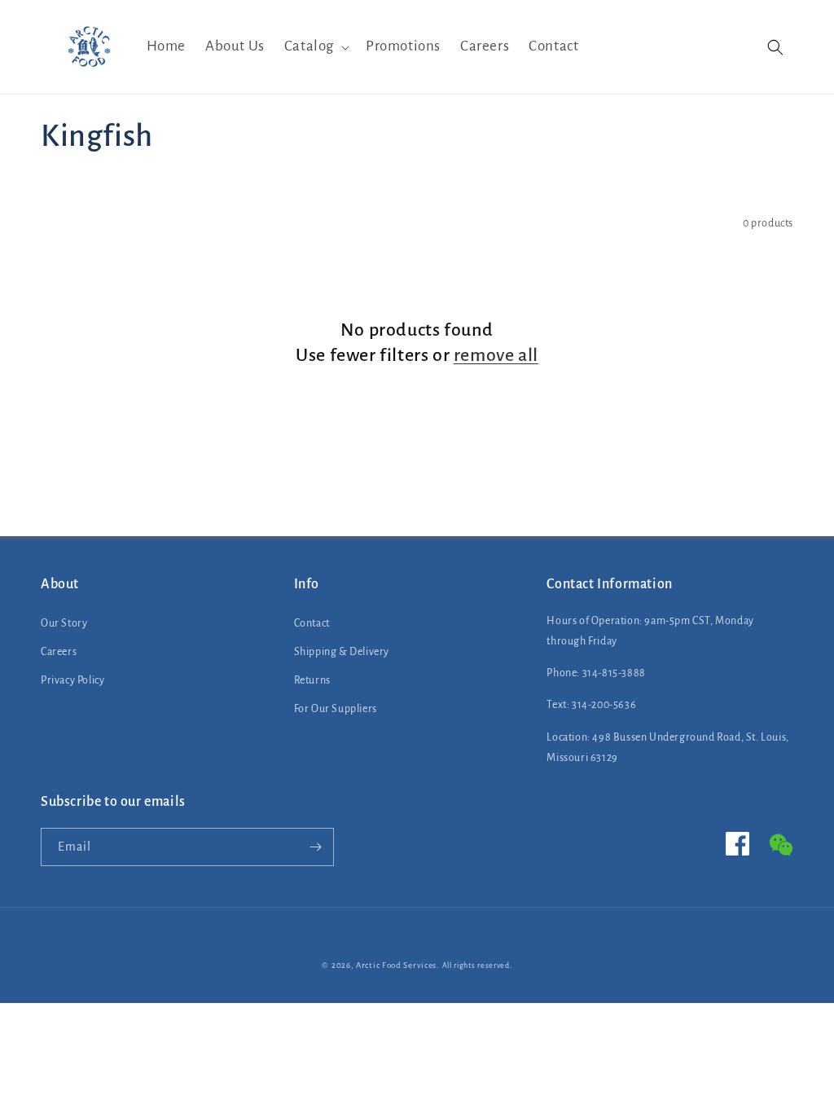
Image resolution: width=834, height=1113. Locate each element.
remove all (496, 355)
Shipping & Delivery (341, 652)
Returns (312, 680)
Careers (59, 652)
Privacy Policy (72, 680)
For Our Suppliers (335, 709)
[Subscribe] (315, 847)
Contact (312, 623)
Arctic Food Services (396, 965)
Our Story (64, 623)
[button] (315, 47)
